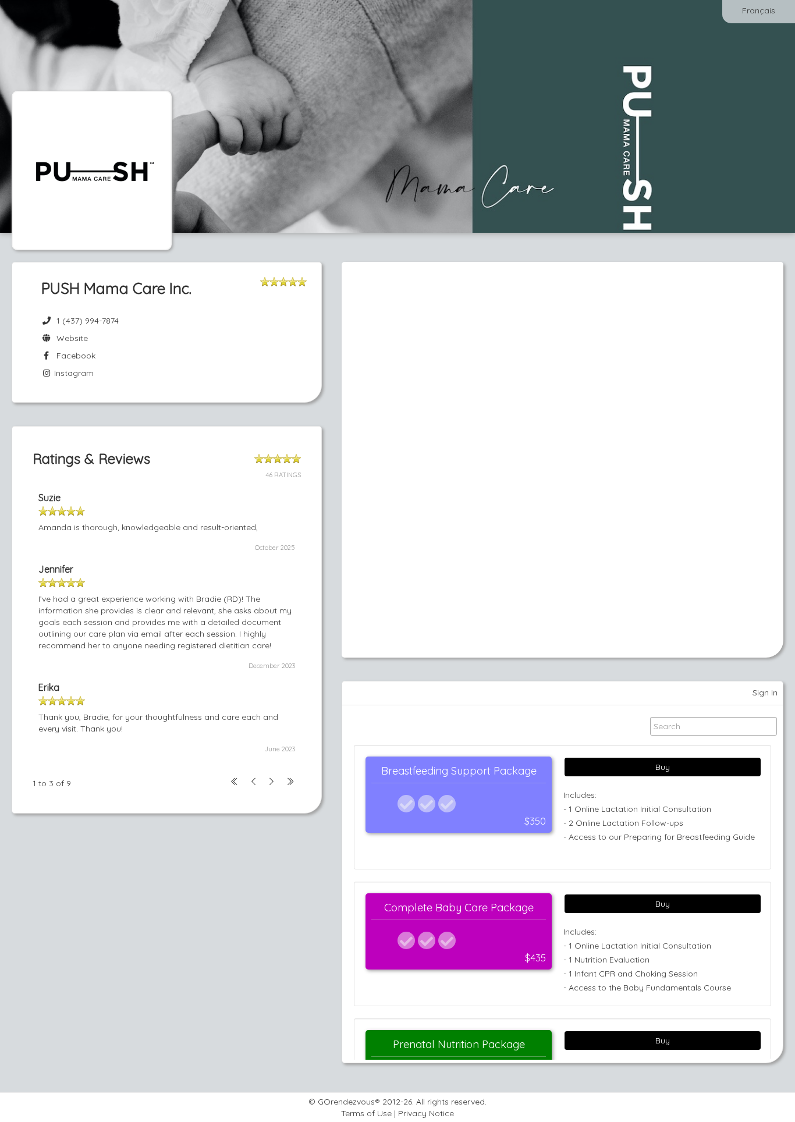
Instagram (73, 373)
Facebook (73, 355)
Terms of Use (366, 1113)
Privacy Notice (426, 1113)
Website (70, 338)
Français (758, 10)
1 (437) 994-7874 (87, 320)
